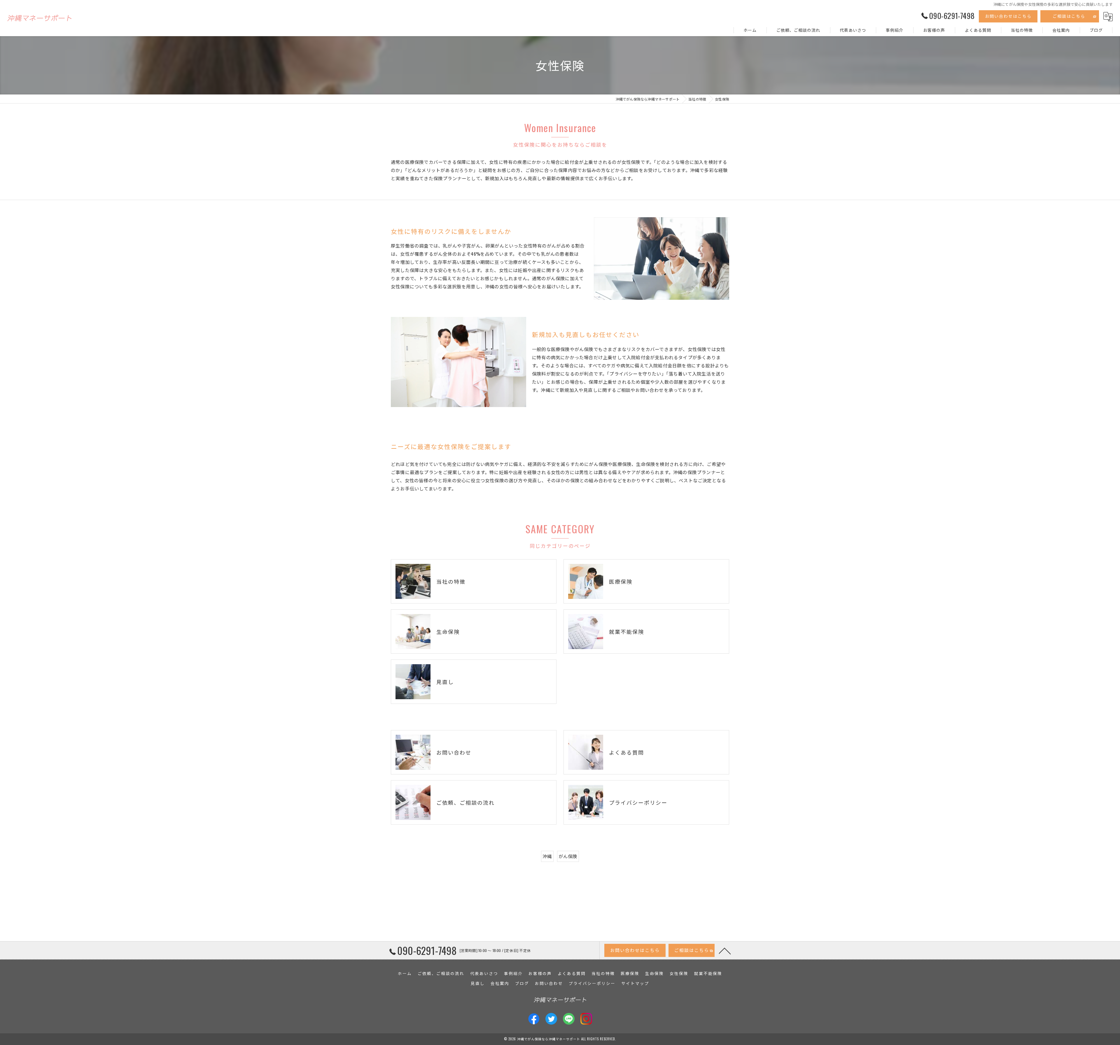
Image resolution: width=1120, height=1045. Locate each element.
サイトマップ (635, 983)
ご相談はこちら (1069, 16)
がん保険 (568, 856)
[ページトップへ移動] (725, 950)
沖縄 (547, 856)
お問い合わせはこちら (1008, 16)
